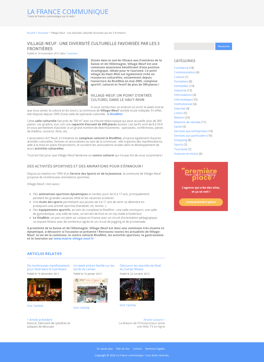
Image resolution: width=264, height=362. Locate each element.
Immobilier (181, 86)
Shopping (180, 140)
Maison (179, 117)
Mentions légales (155, 348)
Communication (184, 72)
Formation (181, 81)
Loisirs (178, 113)
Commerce (181, 68)
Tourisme (43, 32)
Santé (178, 127)
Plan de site (122, 348)
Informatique (183, 99)
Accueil (31, 32)
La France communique (67, 11)
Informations (183, 95)
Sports (178, 144)
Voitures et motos (186, 154)
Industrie (180, 90)
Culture (179, 77)
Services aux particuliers (190, 136)
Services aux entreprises (190, 131)
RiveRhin (116, 114)
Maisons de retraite (187, 122)
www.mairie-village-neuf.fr (74, 238)
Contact (137, 348)
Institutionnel (183, 104)
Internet (179, 108)
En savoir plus (105, 348)
